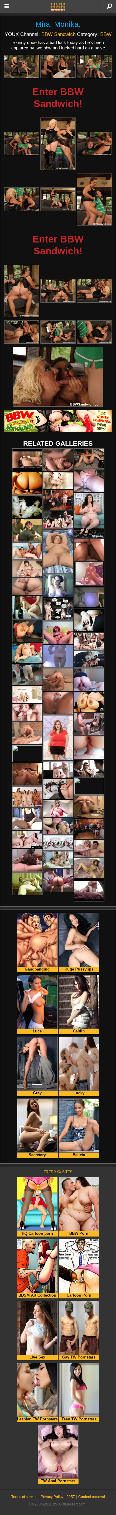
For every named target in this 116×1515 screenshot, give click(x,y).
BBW (106, 34)
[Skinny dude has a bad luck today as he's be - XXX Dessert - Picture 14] (58, 332)
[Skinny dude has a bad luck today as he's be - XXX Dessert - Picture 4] (21, 143)
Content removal (91, 1497)
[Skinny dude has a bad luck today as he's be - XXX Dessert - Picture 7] (21, 199)
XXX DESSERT (58, 6)
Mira (42, 24)
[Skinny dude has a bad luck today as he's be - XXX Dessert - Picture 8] (58, 199)
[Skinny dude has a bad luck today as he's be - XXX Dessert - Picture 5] (58, 144)
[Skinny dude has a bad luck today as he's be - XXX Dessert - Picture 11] (58, 291)
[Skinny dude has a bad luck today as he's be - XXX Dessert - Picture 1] (21, 66)
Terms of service (24, 1497)
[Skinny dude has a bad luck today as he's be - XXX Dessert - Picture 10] (21, 291)
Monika (66, 24)
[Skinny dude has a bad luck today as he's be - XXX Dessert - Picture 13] (21, 332)
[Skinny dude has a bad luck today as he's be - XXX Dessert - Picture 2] (58, 66)
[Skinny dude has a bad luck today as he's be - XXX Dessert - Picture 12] (94, 291)
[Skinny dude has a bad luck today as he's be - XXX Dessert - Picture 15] (94, 332)
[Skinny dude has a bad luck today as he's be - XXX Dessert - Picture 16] (58, 377)
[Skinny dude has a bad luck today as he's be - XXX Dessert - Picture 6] (94, 143)
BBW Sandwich (58, 34)
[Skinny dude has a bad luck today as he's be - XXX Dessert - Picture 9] (94, 199)
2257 (71, 1497)
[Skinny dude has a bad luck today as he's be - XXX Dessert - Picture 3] (94, 66)
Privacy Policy (52, 1497)
